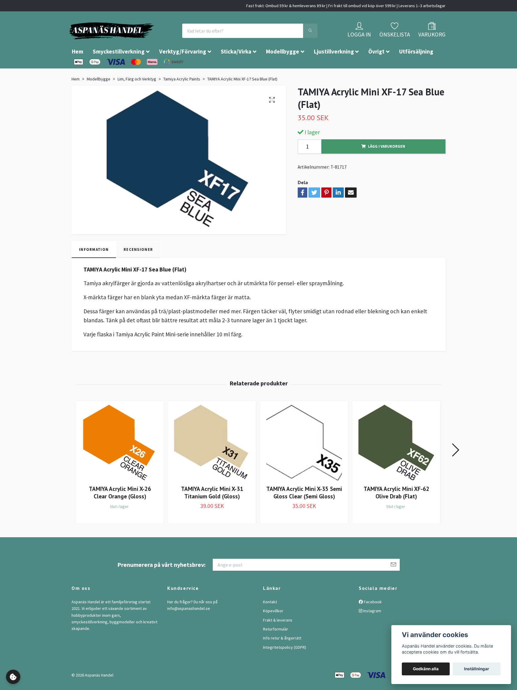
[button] (455, 467)
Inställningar (476, 668)
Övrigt (376, 69)
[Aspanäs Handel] (146, 39)
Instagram (371, 628)
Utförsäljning (416, 69)
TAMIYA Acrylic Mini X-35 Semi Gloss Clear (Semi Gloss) (304, 510)
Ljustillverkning (334, 69)
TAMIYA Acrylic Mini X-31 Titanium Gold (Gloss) (212, 510)
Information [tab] (94, 267)
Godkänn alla (426, 668)
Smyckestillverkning (119, 69)
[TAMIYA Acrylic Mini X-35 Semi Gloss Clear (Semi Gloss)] (304, 460)
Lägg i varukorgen (386, 164)
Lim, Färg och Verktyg (137, 97)
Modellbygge (282, 69)
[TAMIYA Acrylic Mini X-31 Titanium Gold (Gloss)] (212, 460)
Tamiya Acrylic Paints (181, 97)
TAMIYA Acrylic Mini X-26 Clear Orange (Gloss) (120, 510)
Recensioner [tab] (138, 267)
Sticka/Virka (236, 69)
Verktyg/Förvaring (182, 69)
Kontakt (270, 619)
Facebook (372, 619)
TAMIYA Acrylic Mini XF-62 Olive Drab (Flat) (396, 510)
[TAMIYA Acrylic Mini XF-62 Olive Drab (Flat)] (396, 460)
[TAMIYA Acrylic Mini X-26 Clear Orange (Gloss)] (120, 460)
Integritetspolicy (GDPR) (284, 665)
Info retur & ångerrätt (282, 656)
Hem (77, 69)
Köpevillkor (273, 628)
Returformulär (275, 647)
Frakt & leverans (277, 638)
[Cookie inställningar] (13, 677)
